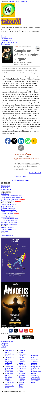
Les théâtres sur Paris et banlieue (8, 362)
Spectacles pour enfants (22, 365)
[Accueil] (8, 17)
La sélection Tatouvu (7, 217)
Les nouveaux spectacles (9, 358)
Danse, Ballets (21, 386)
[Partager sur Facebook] (8, 141)
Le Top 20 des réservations (9, 220)
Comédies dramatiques (22, 353)
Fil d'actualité (5, 194)
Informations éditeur (7, 341)
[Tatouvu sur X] (15, 332)
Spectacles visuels (22, 362)
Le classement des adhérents (9, 219)
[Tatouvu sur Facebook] (11, 332)
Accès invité (4, 187)
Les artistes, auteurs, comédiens (8, 378)
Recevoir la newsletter (7, 201)
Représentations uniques (8, 210)
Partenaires (4, 343)
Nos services (35, 359)
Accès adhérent (5, 186)
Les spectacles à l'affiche (8, 204)
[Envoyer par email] (34, 141)
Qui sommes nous (6, 39)
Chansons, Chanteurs (22, 376)
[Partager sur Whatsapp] (28, 141)
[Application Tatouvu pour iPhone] (14, 339)
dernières (19, 197)
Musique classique (21, 383)
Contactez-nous (5, 44)
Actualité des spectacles (9, 374)
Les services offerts (7, 40)
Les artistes (4, 231)
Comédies (22, 350)
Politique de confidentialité (35, 376)
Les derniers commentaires (9, 224)
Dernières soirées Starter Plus (10, 199)
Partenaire (24, 1)
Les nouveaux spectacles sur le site (11, 195)
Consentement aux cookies (35, 379)
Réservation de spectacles (9, 351)
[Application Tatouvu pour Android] (27, 339)
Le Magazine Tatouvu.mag (9, 367)
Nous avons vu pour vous (9, 222)
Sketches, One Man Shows (22, 357)
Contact (3, 347)
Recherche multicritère (8, 208)
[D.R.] (7, 62)
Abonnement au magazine (9, 371)
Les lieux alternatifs (7, 213)
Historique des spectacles (8, 229)
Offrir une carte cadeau (21, 180)
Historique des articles (7, 227)
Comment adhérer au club (9, 42)
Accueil (3, 37)
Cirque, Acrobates (22, 372)
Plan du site (4, 345)
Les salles (4, 211)
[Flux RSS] (30, 332)
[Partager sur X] (14, 141)
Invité (17, 1)
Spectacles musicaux (22, 379)
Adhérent (11, 1)
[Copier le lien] (21, 148)
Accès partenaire (6, 189)
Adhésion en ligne (21, 176)
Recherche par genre (7, 206)
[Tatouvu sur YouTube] (25, 332)
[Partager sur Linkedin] (21, 141)
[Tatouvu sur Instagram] (20, 332)
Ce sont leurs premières (8, 197)
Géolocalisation (12, 211)
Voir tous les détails (35, 173)
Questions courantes (7, 235)
